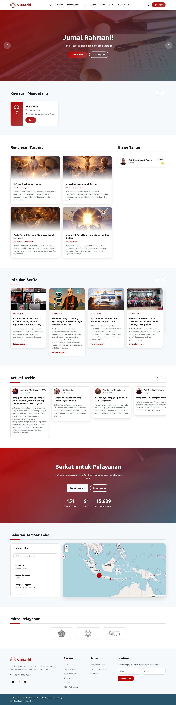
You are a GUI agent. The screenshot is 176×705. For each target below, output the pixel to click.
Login (160, 5)
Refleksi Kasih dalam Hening (27, 184)
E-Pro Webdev (26, 701)
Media (111, 5)
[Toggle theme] (148, 4)
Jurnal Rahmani (70, 678)
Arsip (102, 5)
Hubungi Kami (99, 59)
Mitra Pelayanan (71, 687)
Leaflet (153, 596)
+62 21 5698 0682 (22, 675)
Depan (60, 5)
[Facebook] (12, 682)
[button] (110, 579)
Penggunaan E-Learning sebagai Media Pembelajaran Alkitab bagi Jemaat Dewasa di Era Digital (28, 401)
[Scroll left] (157, 93)
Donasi (67, 682)
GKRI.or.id (24, 4)
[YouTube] (25, 682)
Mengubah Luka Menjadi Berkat (81, 184)
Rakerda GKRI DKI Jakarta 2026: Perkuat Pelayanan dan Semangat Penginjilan (143, 321)
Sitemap (94, 673)
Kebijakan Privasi (98, 664)
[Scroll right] (163, 93)
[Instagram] (19, 682)
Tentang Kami (73, 5)
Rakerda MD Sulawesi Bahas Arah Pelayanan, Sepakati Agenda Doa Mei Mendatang (27, 321)
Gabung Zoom (77, 59)
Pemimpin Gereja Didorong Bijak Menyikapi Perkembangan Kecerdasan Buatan (67, 321)
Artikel (93, 5)
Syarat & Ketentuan (99, 669)
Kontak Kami (124, 5)
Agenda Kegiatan (71, 673)
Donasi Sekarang (77, 488)
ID (52, 5)
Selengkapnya (19, 344)
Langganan (126, 678)
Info (85, 5)
